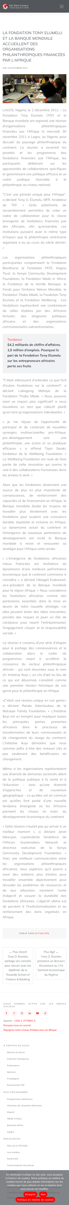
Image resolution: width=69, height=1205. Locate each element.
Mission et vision (16, 1052)
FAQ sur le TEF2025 (17, 1145)
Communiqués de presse (20, 1165)
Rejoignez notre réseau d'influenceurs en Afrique (30, 1030)
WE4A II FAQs (14, 1118)
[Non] (64, 1187)
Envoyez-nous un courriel (17, 1025)
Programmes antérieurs (20, 1099)
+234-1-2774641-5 (25, 1020)
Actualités (42, 933)
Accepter (30, 1194)
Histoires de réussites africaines (24, 1105)
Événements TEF (16, 1085)
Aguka (10, 1131)
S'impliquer (13, 1078)
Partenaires (13, 1065)
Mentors (11, 1072)
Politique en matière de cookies (35, 1199)
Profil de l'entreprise (18, 1059)
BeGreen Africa (15, 1125)
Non (43, 1194)
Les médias (13, 1152)
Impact (10, 1112)
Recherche (12, 1158)
